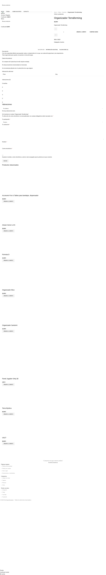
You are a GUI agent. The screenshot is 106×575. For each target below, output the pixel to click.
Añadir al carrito (81, 31)
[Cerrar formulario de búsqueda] (2, 2)
